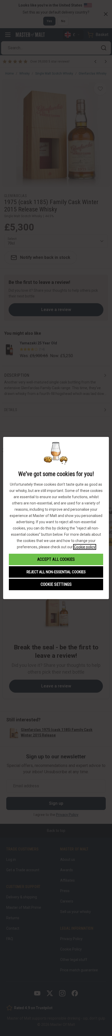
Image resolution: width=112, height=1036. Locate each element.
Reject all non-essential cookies (56, 572)
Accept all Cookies (56, 559)
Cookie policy (84, 547)
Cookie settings (56, 584)
